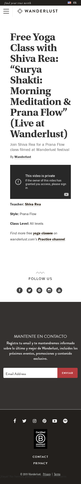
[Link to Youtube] (54, 421)
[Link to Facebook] (15, 421)
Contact (40, 457)
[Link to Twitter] (24, 421)
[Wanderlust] (37, 11)
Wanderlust (22, 157)
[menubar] (72, 3)
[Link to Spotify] (65, 421)
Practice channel (51, 239)
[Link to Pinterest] (44, 421)
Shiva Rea (33, 204)
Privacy (40, 463)
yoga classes (43, 233)
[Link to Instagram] (34, 421)
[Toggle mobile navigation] (6, 11)
